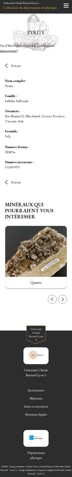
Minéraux (36, 398)
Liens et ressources (36, 406)
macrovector (8, 50)
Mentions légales (36, 414)
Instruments (36, 390)
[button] (52, 299)
